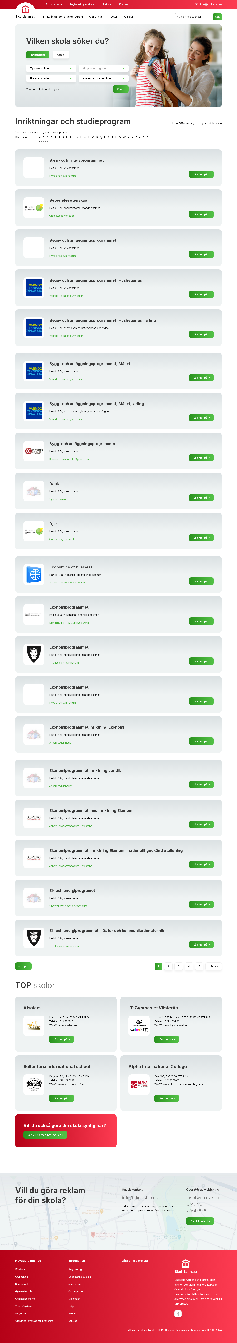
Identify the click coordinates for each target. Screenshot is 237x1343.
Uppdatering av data (79, 1276)
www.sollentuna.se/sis (71, 1084)
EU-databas (52, 4)
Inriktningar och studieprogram (63, 16)
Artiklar (128, 16)
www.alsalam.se (67, 1025)
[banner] (25, 10)
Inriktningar (37, 54)
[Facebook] (178, 1313)
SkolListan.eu (23, 132)
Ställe (61, 54)
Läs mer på (200, 174)
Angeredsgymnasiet (60, 742)
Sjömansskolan (58, 499)
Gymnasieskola (23, 1291)
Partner (72, 1313)
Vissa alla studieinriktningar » (42, 89)
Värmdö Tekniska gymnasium (66, 295)
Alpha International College (157, 1066)
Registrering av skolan (82, 4)
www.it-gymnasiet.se (175, 1025)
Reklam (107, 4)
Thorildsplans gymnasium (64, 662)
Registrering (75, 1269)
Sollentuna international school (56, 1066)
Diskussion (74, 1298)
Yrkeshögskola (23, 1306)
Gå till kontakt (199, 1221)
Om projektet (75, 1291)
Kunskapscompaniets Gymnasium (69, 459)
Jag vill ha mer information (44, 1135)
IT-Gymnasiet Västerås (153, 1008)
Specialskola (22, 1284)
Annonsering (75, 1284)
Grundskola (21, 1276)
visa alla (44, 141)
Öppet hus (96, 16)
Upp (24, 966)
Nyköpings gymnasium (62, 175)
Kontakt (123, 4)
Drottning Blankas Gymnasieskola (69, 622)
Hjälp (71, 1306)
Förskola (20, 1269)
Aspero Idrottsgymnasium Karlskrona (70, 826)
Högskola (20, 1313)
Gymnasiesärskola (25, 1298)
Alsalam (32, 1008)
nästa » (213, 966)
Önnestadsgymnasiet (61, 215)
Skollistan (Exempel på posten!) (67, 582)
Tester (113, 16)
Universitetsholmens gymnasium (68, 906)
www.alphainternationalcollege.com (183, 1084)
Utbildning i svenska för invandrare (34, 1320)
